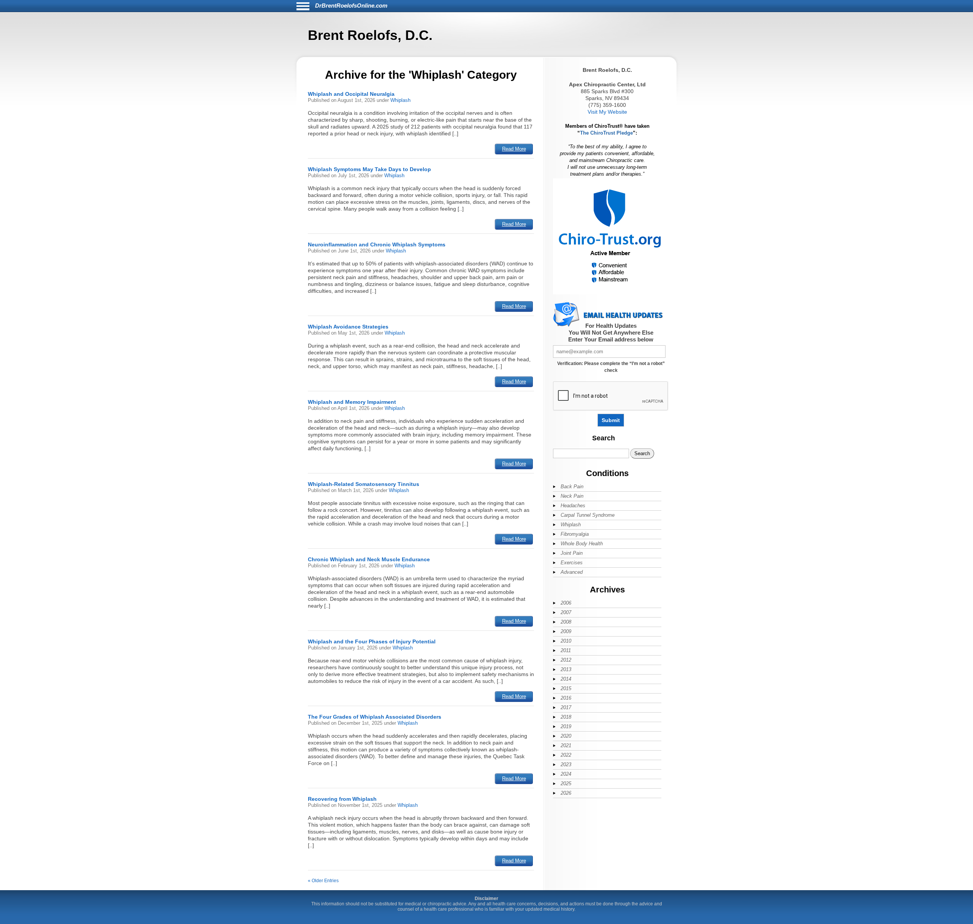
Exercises (572, 562)
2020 (566, 736)
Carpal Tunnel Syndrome (588, 515)
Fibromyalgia (575, 534)
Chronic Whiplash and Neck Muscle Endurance (369, 559)
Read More (514, 149)
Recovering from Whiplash (342, 799)
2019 (566, 726)
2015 (566, 688)
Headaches (573, 505)
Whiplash (400, 100)
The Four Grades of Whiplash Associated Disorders (374, 717)
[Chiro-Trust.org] (610, 293)
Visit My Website (607, 112)
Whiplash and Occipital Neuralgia (351, 94)
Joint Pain (572, 553)
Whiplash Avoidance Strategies (348, 327)
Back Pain (572, 486)
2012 (566, 660)
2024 (566, 774)
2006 (566, 603)
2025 (566, 783)
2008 (566, 622)
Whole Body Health (582, 543)
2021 (566, 745)
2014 (566, 679)
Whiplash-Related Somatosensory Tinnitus (363, 484)
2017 (566, 707)
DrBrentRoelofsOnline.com (351, 5)
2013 (566, 669)
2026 (566, 793)
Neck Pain (572, 496)
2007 (566, 612)
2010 (566, 641)
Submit (611, 420)
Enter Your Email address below (610, 339)
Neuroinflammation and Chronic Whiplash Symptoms (376, 244)
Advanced (572, 572)
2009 (566, 631)
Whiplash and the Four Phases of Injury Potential (372, 641)
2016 (566, 698)
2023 (566, 764)
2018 (566, 717)
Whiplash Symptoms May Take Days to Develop (369, 169)
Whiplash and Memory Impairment (352, 402)
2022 (566, 755)
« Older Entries (323, 880)
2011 (566, 650)
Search (603, 438)
